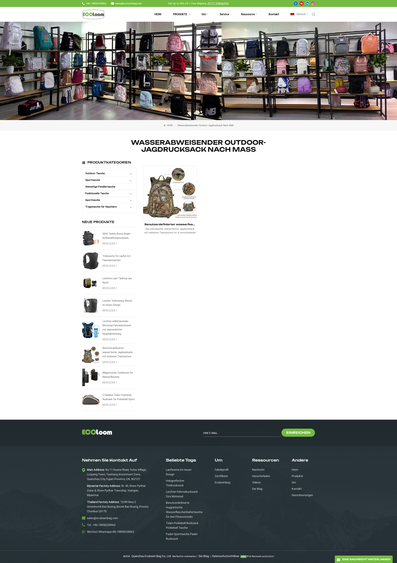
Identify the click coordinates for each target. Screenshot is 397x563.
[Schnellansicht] (170, 193)
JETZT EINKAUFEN (218, 3)
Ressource (248, 14)
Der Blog (257, 488)
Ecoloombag (222, 482)
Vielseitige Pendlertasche (100, 186)
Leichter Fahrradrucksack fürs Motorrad (182, 494)
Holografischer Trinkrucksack (175, 483)
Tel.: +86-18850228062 (101, 525)
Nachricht (258, 469)
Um (204, 14)
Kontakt (274, 14)
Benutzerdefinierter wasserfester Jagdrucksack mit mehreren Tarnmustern (117, 352)
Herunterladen (261, 476)
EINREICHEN (298, 433)
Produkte (297, 476)
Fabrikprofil (221, 469)
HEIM (157, 14)
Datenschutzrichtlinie (225, 556)
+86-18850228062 (96, 3)
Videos (256, 482)
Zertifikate (221, 476)
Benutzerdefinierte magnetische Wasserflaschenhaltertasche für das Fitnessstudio (184, 509)
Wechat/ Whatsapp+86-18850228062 (110, 531)
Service (224, 14)
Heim (295, 469)
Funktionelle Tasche (97, 193)
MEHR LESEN (109, 243)
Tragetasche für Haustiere (101, 206)
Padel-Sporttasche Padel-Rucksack (182, 536)
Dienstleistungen (302, 495)
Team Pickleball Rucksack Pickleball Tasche (182, 525)
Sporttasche (92, 180)
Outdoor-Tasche (95, 173)
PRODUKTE (180, 14)
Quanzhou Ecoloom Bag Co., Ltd (151, 556)
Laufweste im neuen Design (179, 472)
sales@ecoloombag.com (128, 3)
